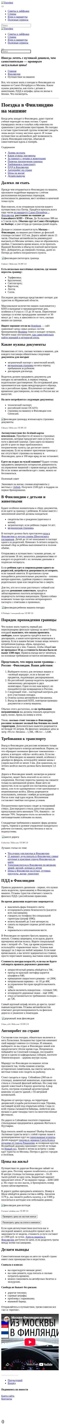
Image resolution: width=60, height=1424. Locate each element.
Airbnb (16, 487)
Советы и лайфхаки (18, 11)
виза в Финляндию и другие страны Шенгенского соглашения (25, 536)
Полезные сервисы (18, 19)
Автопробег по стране (20, 170)
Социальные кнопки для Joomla (9, 1375)
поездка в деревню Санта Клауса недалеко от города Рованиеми (28, 1141)
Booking (22, 331)
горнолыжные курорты (42, 1137)
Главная (12, 71)
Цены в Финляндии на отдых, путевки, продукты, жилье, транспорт (29, 872)
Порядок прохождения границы (25, 161)
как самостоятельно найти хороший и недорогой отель (27, 336)
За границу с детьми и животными (27, 158)
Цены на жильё (16, 173)
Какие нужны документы (22, 155)
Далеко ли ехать (16, 152)
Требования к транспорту (22, 164)
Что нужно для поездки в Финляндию (28, 853)
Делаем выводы (16, 176)
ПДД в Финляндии (18, 167)
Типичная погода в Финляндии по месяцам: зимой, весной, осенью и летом (32, 866)
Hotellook (36, 325)
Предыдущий (15, 1380)
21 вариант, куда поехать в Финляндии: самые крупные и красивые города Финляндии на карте (33, 859)
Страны (12, 14)
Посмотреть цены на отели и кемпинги (21, 1222)
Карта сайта (7, 1396)
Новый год (10, 1148)
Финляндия (14, 74)
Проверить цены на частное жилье (19, 1216)
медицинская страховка (20, 365)
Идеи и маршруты (18, 16)
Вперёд (12, 1383)
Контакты (6, 1398)
